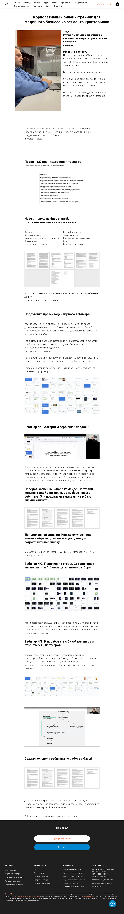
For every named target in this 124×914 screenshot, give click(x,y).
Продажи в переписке (41, 876)
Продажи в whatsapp (41, 880)
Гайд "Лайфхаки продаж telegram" (74, 880)
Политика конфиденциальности (102, 880)
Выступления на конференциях (73, 887)
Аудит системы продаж (12, 874)
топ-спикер (99, 894)
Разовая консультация (12, 881)
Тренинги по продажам (70, 883)
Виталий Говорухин (12, 894)
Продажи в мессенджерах (42, 883)
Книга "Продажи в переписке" (73, 876)
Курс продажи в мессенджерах (73, 873)
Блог (48, 6)
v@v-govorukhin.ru (104, 4)
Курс (46, 2)
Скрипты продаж (10, 870)
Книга (54, 2)
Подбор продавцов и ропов (14, 885)
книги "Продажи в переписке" (34, 894)
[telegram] (117, 4)
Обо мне (58, 6)
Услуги (17, 2)
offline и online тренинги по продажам (27, 896)
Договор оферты (97, 887)
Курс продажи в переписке (72, 869)
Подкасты (37, 6)
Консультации (80, 2)
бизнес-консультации (88, 896)
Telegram (62, 847)
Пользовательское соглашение (102, 883)
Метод (27, 2)
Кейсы (37, 2)
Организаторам (21, 6)
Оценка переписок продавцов (15, 877)
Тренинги (65, 2)
